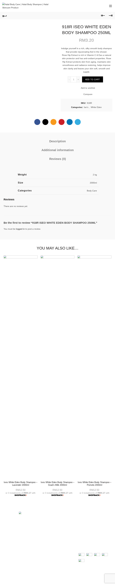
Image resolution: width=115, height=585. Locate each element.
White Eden (96, 107)
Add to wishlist (88, 88)
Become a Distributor (51, 530)
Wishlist (98, 4)
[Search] (90, 6)
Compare (87, 94)
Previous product (103, 16)
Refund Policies (85, 524)
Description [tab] (57, 141)
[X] (45, 122)
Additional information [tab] (57, 150)
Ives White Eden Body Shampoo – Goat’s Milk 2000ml (57, 483)
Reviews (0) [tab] (57, 159)
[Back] (4, 16)
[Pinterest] (62, 122)
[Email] (53, 122)
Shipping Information (88, 520)
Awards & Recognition (51, 520)
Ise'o (86, 107)
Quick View (110, 268)
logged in (20, 229)
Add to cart (92, 79)
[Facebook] (37, 122)
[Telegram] (78, 122)
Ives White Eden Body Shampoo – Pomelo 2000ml (94, 483)
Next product (110, 16)
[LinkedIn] (70, 122)
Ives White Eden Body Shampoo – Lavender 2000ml (20, 483)
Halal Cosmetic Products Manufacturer (52, 525)
